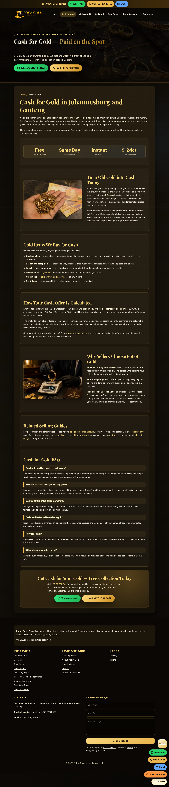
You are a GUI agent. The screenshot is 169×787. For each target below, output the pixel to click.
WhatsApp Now (69, 598)
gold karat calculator (78, 333)
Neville (130, 747)
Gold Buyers (20, 668)
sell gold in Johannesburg (82, 432)
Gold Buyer (19, 664)
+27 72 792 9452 (59, 584)
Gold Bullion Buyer (23, 681)
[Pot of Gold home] (162, 743)
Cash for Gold (68, 14)
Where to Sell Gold (71, 672)
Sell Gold (99, 14)
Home (54, 14)
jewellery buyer (138, 432)
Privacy (113, 655)
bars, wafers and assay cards (54, 277)
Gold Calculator (21, 689)
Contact (65, 668)
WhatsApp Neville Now (33, 68)
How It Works (68, 664)
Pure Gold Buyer (22, 685)
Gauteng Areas (69, 655)
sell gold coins (60, 435)
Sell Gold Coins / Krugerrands (28, 677)
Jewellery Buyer (21, 672)
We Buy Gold (85, 14)
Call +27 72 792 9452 (68, 68)
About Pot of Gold (70, 660)
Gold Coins (113, 14)
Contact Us (148, 14)
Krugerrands (45, 272)
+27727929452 (23, 634)
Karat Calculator (130, 14)
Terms (113, 660)
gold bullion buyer (80, 435)
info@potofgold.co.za (49, 634)
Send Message (120, 741)
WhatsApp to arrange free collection (33, 640)
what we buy (114, 435)
